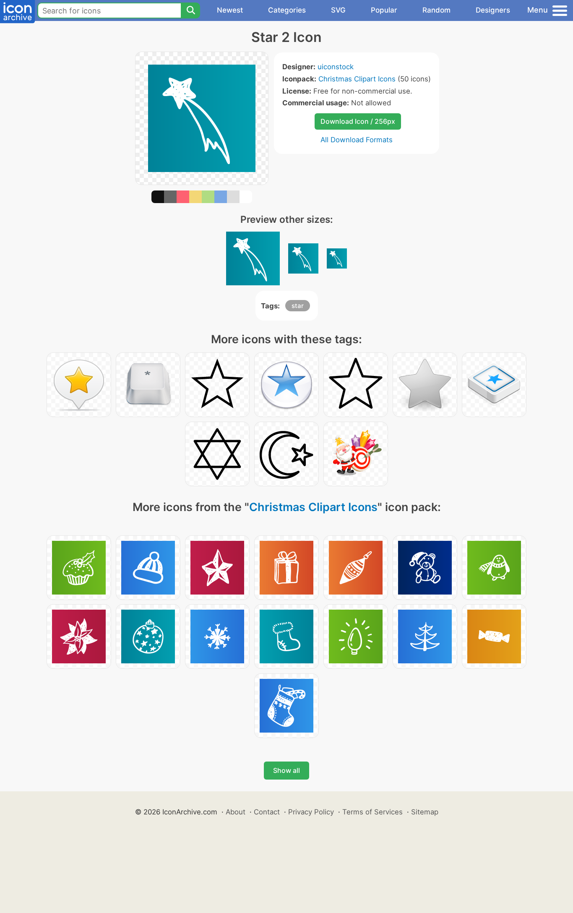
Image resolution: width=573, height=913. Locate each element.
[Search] (190, 10)
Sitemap (424, 812)
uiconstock (336, 67)
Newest (230, 10)
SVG (338, 10)
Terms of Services (372, 812)
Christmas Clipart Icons (357, 79)
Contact (267, 812)
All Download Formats (356, 140)
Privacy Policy (311, 812)
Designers (493, 10)
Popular (384, 10)
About (235, 812)
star (298, 306)
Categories (287, 10)
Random (436, 10)
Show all (286, 770)
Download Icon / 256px (357, 121)
